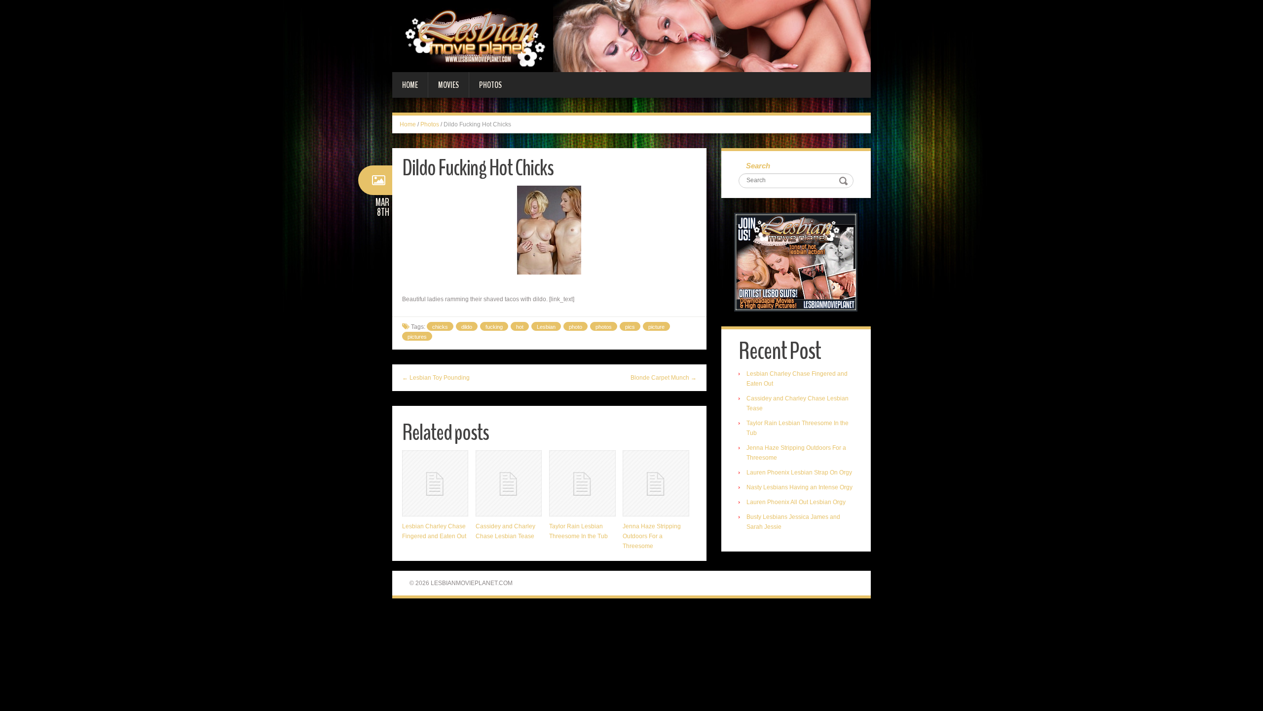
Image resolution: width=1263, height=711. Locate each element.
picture (656, 327)
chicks (440, 327)
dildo (466, 327)
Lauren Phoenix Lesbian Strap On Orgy (799, 472)
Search (758, 165)
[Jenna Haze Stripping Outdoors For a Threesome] (656, 483)
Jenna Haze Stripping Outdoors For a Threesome (652, 536)
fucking (494, 327)
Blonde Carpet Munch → (664, 377)
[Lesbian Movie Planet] (631, 35)
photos (603, 327)
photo (575, 327)
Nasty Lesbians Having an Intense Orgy (799, 487)
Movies (448, 85)
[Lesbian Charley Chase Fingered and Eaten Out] (435, 483)
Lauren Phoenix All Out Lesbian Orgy (796, 502)
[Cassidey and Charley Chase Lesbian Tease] (509, 483)
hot (519, 327)
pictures (417, 337)
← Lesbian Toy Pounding (436, 377)
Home (410, 85)
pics (630, 327)
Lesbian (546, 327)
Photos (490, 85)
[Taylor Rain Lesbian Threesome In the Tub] (582, 483)
